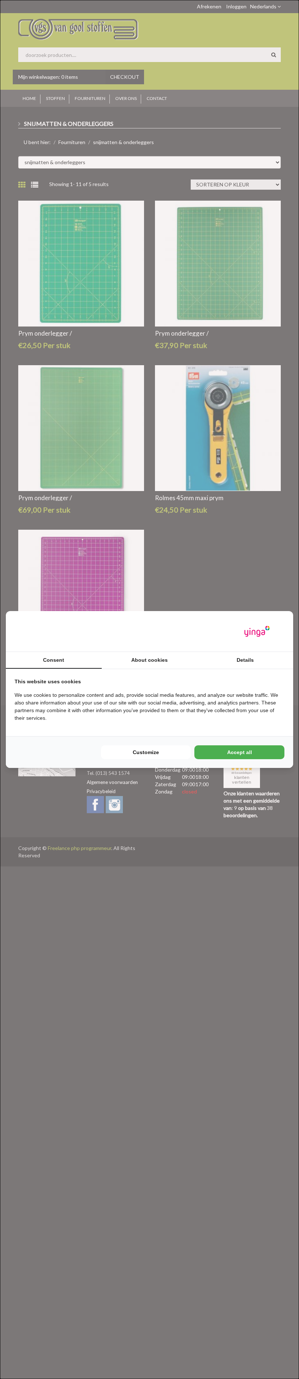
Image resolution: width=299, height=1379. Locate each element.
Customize (146, 752)
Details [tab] (245, 660)
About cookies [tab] (149, 660)
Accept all (239, 752)
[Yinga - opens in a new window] (257, 631)
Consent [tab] (53, 660)
